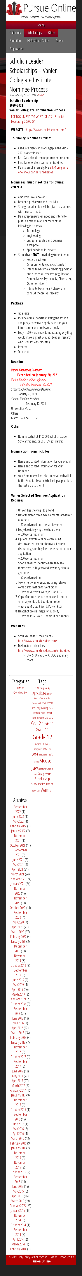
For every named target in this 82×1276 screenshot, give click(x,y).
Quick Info (15, 32)
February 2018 (18, 1037)
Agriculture (39, 693)
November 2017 (20, 1049)
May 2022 (18, 821)
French (49, 713)
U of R (39, 791)
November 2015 (20, 1165)
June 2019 (18, 979)
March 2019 (18, 994)
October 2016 (18, 1109)
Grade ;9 (39, 744)
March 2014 (18, 1244)
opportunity (42, 768)
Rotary (41, 774)
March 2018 (17, 1032)
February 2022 (18, 826)
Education (15, 40)
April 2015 (17, 1196)
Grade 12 (42, 737)
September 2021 (20, 852)
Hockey (46, 744)
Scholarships (35, 32)
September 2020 (20, 915)
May (45, 754)
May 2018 (18, 1023)
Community (45, 698)
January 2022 (18, 830)
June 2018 (17, 1018)
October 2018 (18, 1003)
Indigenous (38, 748)
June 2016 (18, 1124)
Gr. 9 (46, 717)
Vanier (47, 789)
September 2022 (20, 809)
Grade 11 (42, 730)
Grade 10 (47, 723)
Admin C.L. (42, 95)
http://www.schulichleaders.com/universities (44, 650)
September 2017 (20, 1064)
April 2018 (17, 1027)
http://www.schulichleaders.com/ (37, 640)
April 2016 (18, 1133)
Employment (16, 48)
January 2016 (18, 1148)
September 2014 (20, 1232)
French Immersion (38, 717)
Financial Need (38, 713)
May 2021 (18, 864)
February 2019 (18, 999)
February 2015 (18, 1205)
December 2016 (20, 1102)
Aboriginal (42, 688)
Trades (49, 784)
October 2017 (18, 1056)
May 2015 (18, 1191)
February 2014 (18, 1249)
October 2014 (18, 1224)
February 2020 (18, 936)
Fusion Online (41, 1261)
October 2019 (18, 965)
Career (59, 40)
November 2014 (20, 1217)
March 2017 (18, 1085)
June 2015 (17, 1186)
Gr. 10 (51, 717)
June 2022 (18, 816)
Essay (50, 708)
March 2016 (17, 1138)
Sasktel (48, 774)
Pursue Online (41, 8)
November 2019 (20, 958)
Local (35, 754)
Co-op (36, 698)
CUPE (41, 703)
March (41, 754)
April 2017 (17, 1080)
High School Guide (38, 40)
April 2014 (18, 1239)
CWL (34, 708)
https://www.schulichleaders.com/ (46, 129)
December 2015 (20, 1155)
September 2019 (20, 972)
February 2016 (18, 1143)
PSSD (35, 774)
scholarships (38, 783)
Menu (41, 25)
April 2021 (17, 869)
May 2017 (17, 1076)
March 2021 (17, 874)
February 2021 (18, 879)
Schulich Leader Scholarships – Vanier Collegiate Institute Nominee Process (33, 75)
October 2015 (18, 1172)
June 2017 (17, 1071)
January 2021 (17, 883)
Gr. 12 (36, 723)
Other (51, 32)
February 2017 (18, 1090)
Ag (49, 688)
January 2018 (18, 1042)
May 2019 (18, 984)
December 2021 (20, 838)
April (48, 693)
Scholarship (42, 778)
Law (49, 748)
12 (35, 688)
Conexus (35, 703)
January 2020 (18, 941)
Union (33, 790)
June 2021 (18, 859)
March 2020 (17, 931)
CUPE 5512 (48, 703)
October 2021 (17, 845)
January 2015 (17, 1210)
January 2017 (18, 1095)
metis (50, 754)
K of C (45, 749)
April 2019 (17, 989)
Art (51, 693)
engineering (42, 708)
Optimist (50, 768)
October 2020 (17, 907)
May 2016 (18, 1128)
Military (36, 761)
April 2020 (17, 927)
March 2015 (17, 1200)
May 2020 (18, 922)
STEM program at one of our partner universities (43, 170)
